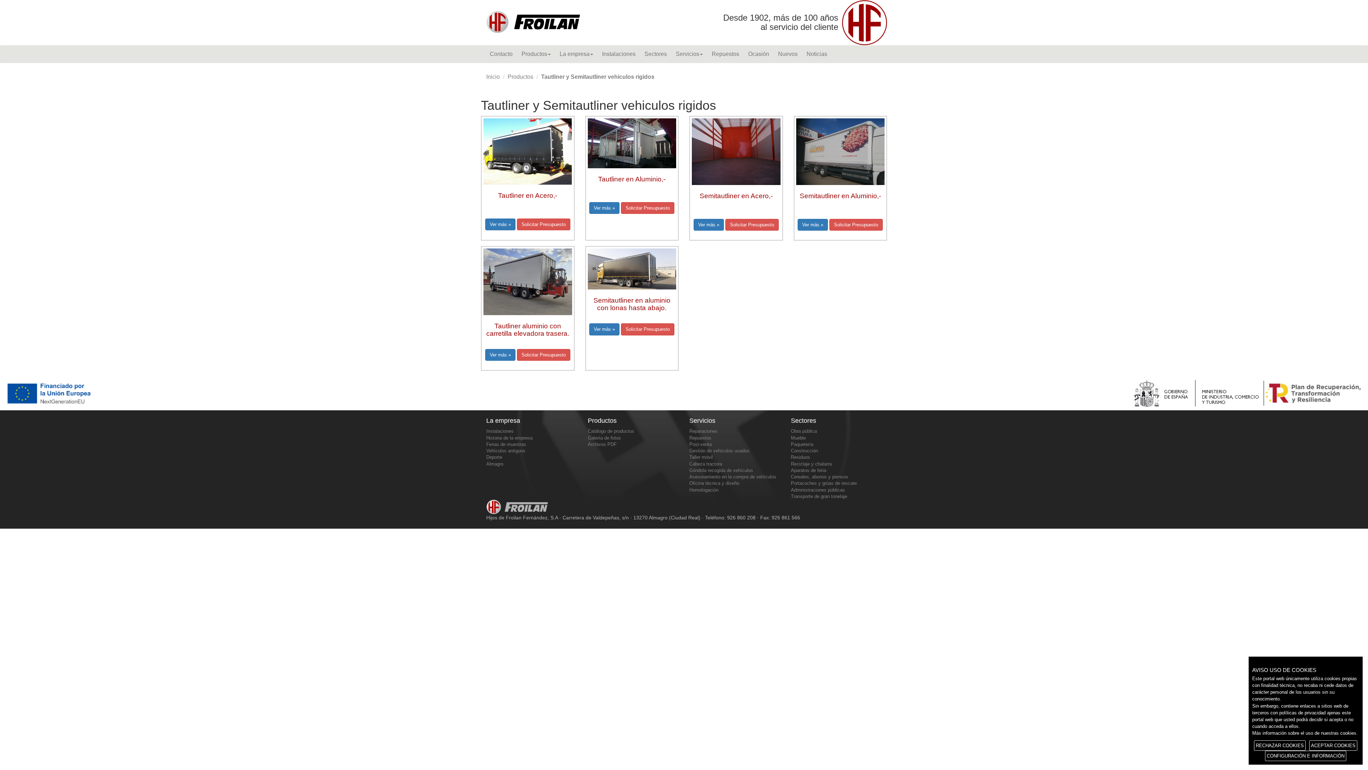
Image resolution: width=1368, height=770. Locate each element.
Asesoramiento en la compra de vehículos (732, 476)
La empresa (575, 54)
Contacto (501, 54)
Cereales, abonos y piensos (819, 476)
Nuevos (788, 54)
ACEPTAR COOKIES (1333, 745)
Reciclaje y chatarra (811, 464)
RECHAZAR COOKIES (1280, 745)
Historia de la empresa (509, 438)
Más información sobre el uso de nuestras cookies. (1305, 733)
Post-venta (700, 444)
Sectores (655, 54)
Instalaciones (619, 54)
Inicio (493, 77)
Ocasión (758, 54)
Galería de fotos (604, 438)
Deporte (494, 457)
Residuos (800, 457)
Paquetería (802, 444)
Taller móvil (701, 457)
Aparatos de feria (808, 470)
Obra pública (804, 431)
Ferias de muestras (506, 444)
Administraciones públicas (818, 490)
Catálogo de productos (611, 431)
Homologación (704, 490)
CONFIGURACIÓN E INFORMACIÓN (1305, 756)
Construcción (804, 450)
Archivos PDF (602, 444)
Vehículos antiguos (505, 450)
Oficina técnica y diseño (714, 483)
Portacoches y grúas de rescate (824, 483)
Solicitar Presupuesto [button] (544, 224)
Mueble (798, 438)
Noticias (817, 54)
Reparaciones (703, 431)
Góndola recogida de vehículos (721, 470)
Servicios (687, 54)
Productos (534, 54)
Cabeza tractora (705, 464)
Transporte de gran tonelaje (819, 496)
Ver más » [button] (500, 224)
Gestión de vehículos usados (719, 450)
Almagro (494, 464)
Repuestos (725, 54)
